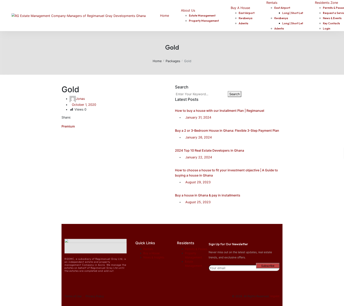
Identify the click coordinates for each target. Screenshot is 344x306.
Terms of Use (73, 296)
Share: (66, 117)
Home (157, 61)
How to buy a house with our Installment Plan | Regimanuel (219, 111)
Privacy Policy (95, 296)
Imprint (275, 296)
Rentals (148, 249)
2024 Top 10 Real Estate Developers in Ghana (209, 150)
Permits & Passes (196, 249)
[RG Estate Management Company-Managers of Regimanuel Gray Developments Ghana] (79, 15)
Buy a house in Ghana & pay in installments (207, 195)
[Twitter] (81, 117)
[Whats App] (92, 117)
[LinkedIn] (87, 117)
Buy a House (151, 253)
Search (234, 94)
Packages (173, 61)
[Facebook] (76, 117)
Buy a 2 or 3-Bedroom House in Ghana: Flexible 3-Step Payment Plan (227, 130)
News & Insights (153, 257)
